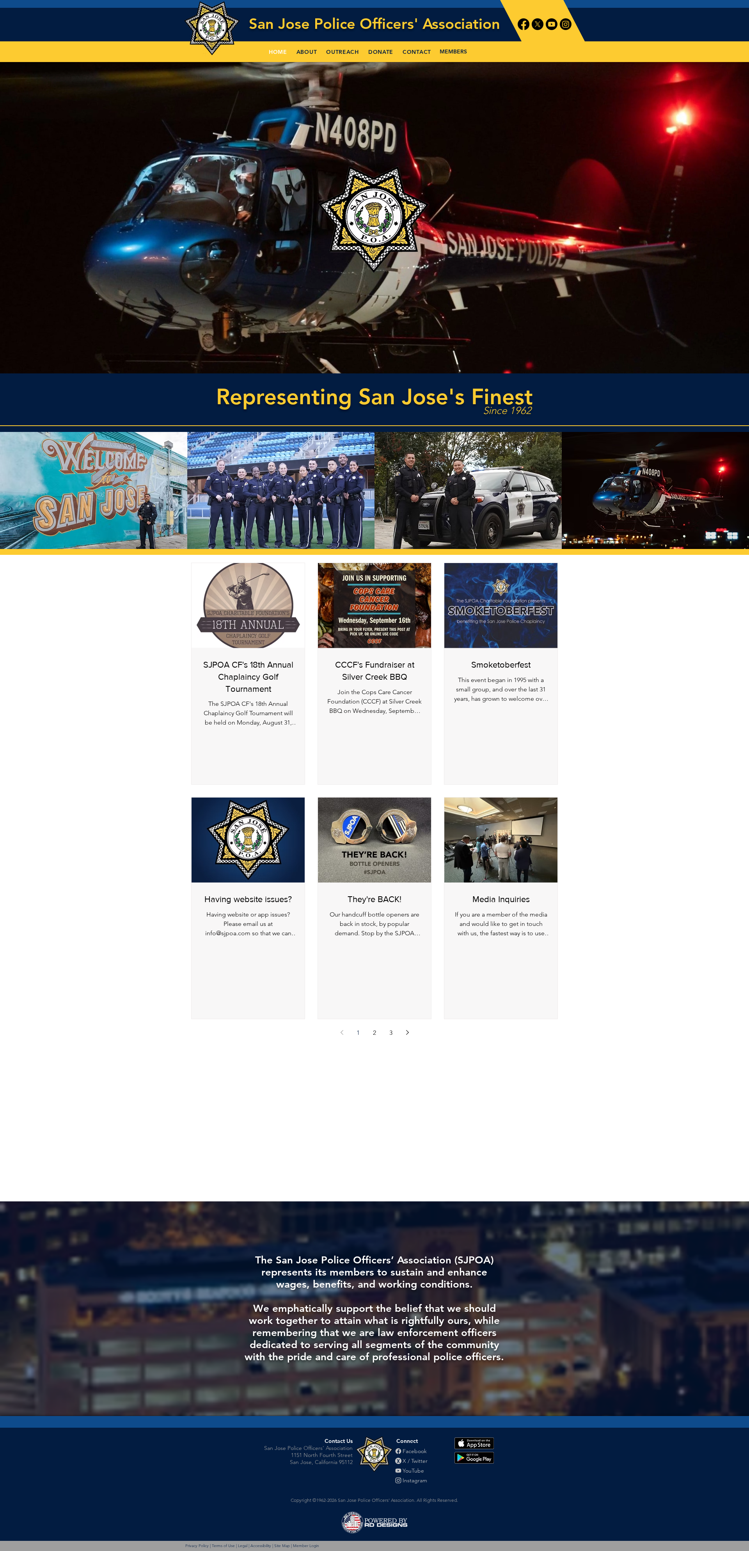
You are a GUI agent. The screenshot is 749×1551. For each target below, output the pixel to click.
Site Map (282, 1545)
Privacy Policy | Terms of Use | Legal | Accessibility (228, 1545)
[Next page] (407, 1032)
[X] (537, 24)
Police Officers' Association (407, 23)
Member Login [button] (306, 1545)
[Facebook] (523, 24)
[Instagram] (566, 24)
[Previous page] (342, 1032)
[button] (306, 52)
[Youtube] (551, 24)
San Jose (281, 23)
